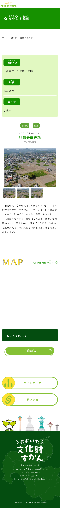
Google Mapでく (43, 262)
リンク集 (32, 400)
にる (30, 350)
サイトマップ (32, 383)
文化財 (14, 37)
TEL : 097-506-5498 (30, 472)
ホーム (5, 37)
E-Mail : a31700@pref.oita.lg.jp (30, 479)
